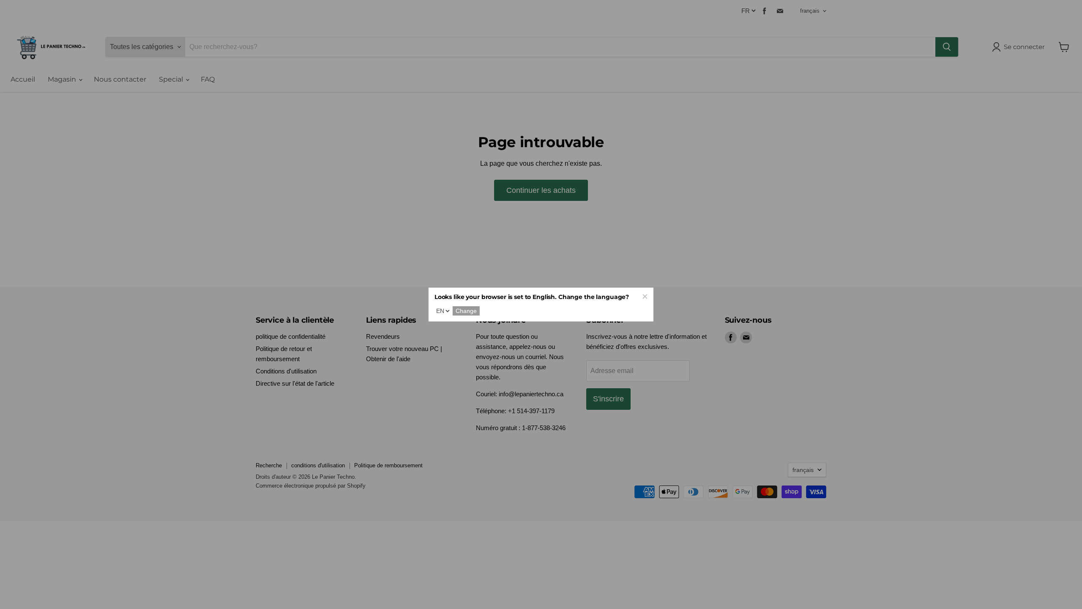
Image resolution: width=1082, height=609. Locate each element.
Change (466, 310)
